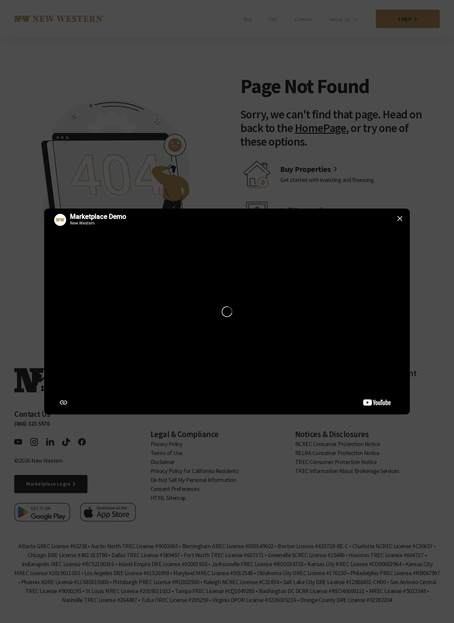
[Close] (400, 219)
